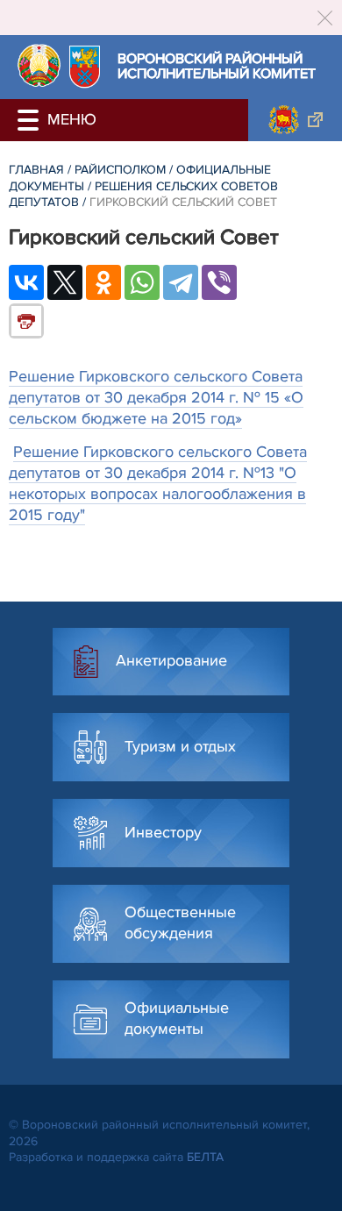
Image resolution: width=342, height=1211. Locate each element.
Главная (36, 169)
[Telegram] (180, 282)
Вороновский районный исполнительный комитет (217, 67)
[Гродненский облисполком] (295, 120)
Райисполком (120, 169)
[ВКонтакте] (26, 282)
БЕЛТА (205, 1157)
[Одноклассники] (103, 282)
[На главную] (39, 65)
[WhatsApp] (142, 282)
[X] (64, 282)
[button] (31, 120)
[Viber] (219, 282)
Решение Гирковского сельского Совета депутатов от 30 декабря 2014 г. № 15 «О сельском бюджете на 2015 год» (156, 397)
